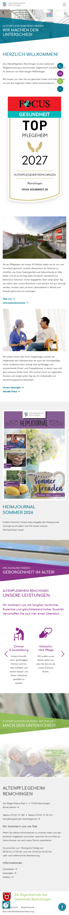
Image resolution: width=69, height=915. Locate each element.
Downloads (8, 869)
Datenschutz (10, 907)
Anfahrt (6, 877)
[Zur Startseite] (14, 4)
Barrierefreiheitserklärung (18, 912)
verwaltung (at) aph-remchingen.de (20, 818)
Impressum (27, 907)
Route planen (9, 807)
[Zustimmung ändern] (6, 905)
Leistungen (8, 873)
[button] (62, 653)
